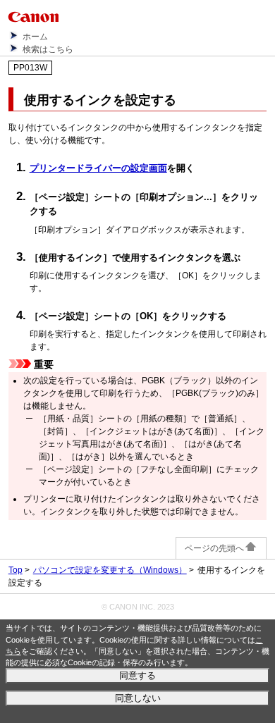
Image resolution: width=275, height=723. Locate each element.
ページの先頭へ (214, 548)
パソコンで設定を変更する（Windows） (110, 570)
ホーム (35, 37)
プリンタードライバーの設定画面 (98, 168)
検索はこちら (48, 49)
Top (15, 570)
